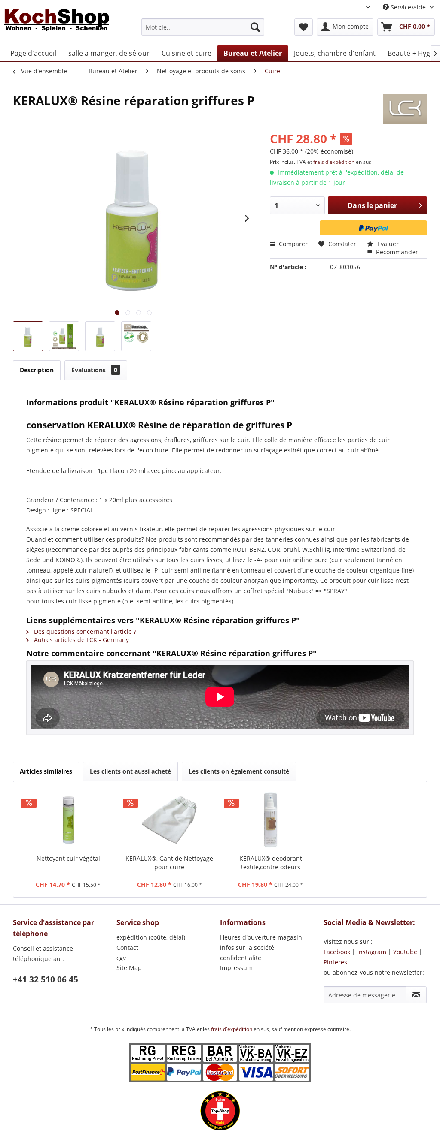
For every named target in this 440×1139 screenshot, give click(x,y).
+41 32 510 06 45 (45, 979)
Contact (127, 947)
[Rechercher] (255, 27)
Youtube (405, 952)
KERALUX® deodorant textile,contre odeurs (270, 862)
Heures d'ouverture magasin (261, 937)
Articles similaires (46, 771)
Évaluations (94, 370)
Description (37, 370)
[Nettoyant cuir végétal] (68, 820)
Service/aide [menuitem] (408, 7)
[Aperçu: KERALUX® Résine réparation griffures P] (28, 336)
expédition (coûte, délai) (150, 937)
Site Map (129, 968)
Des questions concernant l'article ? (84, 631)
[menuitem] (203, 27)
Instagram (371, 952)
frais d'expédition (334, 162)
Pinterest (336, 962)
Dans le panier (372, 205)
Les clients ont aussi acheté (130, 771)
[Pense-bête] (303, 27)
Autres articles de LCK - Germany (80, 640)
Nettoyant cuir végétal (68, 858)
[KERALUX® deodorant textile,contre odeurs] (270, 820)
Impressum (236, 968)
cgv (121, 958)
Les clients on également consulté (239, 771)
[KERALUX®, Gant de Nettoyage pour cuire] (169, 820)
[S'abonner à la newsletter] (416, 994)
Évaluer (387, 244)
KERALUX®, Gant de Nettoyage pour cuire (169, 862)
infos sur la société (247, 947)
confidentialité (240, 958)
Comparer (292, 244)
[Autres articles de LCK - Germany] (405, 109)
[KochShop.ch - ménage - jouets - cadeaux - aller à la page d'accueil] (56, 25)
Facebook (337, 952)
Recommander (396, 252)
